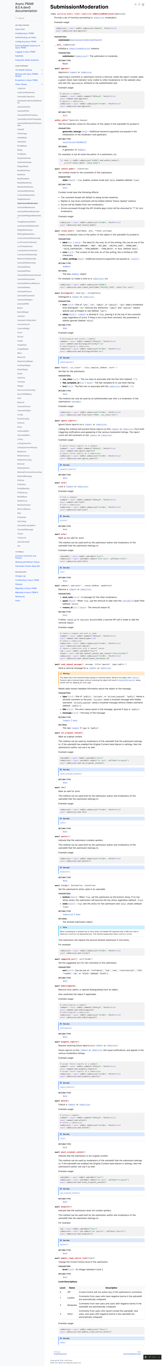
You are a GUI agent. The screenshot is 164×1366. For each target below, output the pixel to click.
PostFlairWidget (23, 365)
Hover (19, 332)
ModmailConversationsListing (29, 472)
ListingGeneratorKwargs (27, 447)
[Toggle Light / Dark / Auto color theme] (139, 4)
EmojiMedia (22, 146)
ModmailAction (23, 468)
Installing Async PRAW (24, 33)
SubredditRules (23, 287)
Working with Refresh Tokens (27, 562)
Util (18, 546)
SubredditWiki (23, 304)
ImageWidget (22, 349)
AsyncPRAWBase (24, 394)
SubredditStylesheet (25, 295)
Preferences (22, 492)
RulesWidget (22, 369)
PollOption (21, 484)
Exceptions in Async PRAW (26, 80)
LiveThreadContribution (27, 242)
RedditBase (22, 497)
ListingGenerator (24, 443)
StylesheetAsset (24, 158)
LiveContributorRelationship (28, 238)
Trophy (20, 533)
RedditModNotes (24, 183)
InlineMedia (22, 137)
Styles (19, 373)
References (20, 596)
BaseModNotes (23, 170)
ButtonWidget (23, 312)
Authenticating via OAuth (25, 37)
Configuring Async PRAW (25, 41)
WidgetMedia (22, 166)
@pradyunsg (71, 1363)
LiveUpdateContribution (27, 250)
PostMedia (21, 154)
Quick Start (20, 29)
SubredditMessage (25, 529)
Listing (20, 439)
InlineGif (20, 129)
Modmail (20, 464)
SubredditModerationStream (29, 275)
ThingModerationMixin (26, 222)
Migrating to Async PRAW (26, 588)
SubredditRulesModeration (28, 211)
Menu (19, 353)
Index (17, 600)
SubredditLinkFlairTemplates (29, 119)
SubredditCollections (26, 96)
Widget (20, 386)
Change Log (20, 576)
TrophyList (21, 538)
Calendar (21, 316)
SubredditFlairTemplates (27, 115)
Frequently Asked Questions (27, 60)
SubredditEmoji (23, 267)
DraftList (20, 423)
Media (19, 150)
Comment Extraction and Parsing (25, 557)
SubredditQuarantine (26, 279)
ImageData (22, 345)
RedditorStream (23, 505)
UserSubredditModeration (28, 226)
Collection (21, 88)
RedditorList (22, 501)
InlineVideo (21, 142)
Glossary (18, 584)
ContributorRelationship (27, 254)
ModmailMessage (24, 476)
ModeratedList (23, 456)
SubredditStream (24, 291)
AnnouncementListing (26, 390)
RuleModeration (23, 199)
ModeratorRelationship (26, 259)
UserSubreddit (23, 542)
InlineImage (22, 133)
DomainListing (23, 419)
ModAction (21, 451)
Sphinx (60, 1363)
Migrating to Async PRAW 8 (26, 592)
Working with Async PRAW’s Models (26, 75)
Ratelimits (19, 56)
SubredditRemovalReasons (28, 283)
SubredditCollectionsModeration (29, 102)
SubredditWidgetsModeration (29, 216)
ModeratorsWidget (25, 361)
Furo (79, 1363)
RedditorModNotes (25, 187)
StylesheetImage (24, 162)
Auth (19, 398)
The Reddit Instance (23, 70)
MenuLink (21, 357)
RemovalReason (24, 509)
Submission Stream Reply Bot (27, 566)
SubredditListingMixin (26, 525)
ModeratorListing (24, 460)
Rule (19, 513)
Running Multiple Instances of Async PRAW (27, 47)
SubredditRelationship (26, 263)
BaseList (20, 402)
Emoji (19, 427)
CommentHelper (24, 410)
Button (20, 308)
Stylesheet (21, 517)
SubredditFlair (23, 111)
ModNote (21, 174)
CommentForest (23, 406)
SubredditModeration (26, 207)
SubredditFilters (24, 271)
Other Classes (21, 84)
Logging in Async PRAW (25, 52)
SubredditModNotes (25, 191)
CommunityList (23, 324)
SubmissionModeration (27, 203)
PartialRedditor (23, 488)
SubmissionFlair (23, 107)
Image (20, 341)
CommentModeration (26, 195)
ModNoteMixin (23, 178)
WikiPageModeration (26, 234)
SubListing (21, 521)
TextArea (21, 382)
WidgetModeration (25, 230)
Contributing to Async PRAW (27, 580)
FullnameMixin (23, 431)
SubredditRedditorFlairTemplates (29, 124)
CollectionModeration (26, 92)
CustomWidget (23, 328)
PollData (20, 480)
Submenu (21, 378)
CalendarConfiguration (26, 320)
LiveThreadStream (25, 246)
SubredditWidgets (25, 300)
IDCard (20, 337)
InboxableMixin (23, 435)
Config (20, 414)
